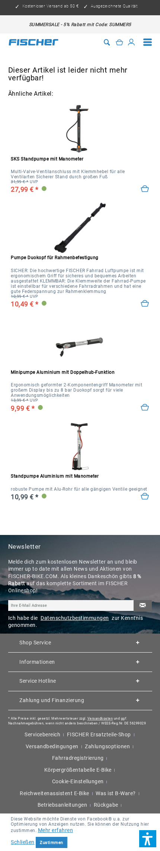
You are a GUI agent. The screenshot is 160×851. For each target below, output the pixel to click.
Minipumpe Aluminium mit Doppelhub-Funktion (63, 372)
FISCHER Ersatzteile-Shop (99, 734)
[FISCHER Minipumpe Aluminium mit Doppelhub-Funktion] (80, 342)
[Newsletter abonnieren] (142, 606)
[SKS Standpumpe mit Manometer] (80, 129)
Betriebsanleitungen (62, 805)
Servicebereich (42, 734)
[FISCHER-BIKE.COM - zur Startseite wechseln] (33, 42)
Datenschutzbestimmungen (75, 618)
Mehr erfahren (55, 830)
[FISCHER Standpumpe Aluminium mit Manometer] (80, 446)
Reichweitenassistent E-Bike (54, 793)
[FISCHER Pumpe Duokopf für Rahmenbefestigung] (80, 228)
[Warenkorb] (120, 42)
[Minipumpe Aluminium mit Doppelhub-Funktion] (145, 407)
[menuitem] (147, 42)
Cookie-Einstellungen (78, 781)
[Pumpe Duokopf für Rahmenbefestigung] (145, 303)
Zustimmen (51, 842)
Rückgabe (106, 805)
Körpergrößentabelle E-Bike (78, 770)
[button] (147, 838)
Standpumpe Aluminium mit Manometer (55, 476)
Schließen (23, 842)
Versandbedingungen (52, 746)
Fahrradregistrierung (78, 758)
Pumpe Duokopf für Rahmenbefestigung (55, 257)
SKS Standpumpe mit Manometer (47, 159)
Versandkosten (100, 718)
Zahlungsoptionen (107, 746)
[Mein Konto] (131, 42)
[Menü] (147, 42)
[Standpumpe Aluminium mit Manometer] (145, 496)
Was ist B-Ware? (116, 793)
